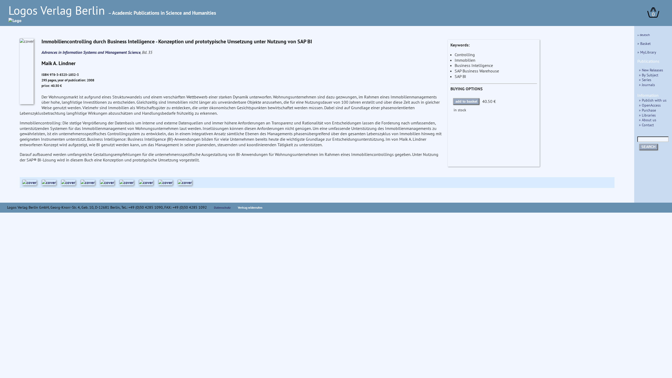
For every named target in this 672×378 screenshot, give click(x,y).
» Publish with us (652, 100)
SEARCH (648, 147)
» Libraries (647, 115)
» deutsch (643, 35)
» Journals (647, 84)
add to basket (466, 101)
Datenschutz (222, 207)
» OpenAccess (650, 105)
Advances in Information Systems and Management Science (90, 52)
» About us (647, 119)
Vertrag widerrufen (250, 207)
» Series (645, 79)
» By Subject (648, 74)
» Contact (646, 124)
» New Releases (651, 69)
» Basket (644, 43)
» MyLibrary (646, 52)
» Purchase (647, 110)
